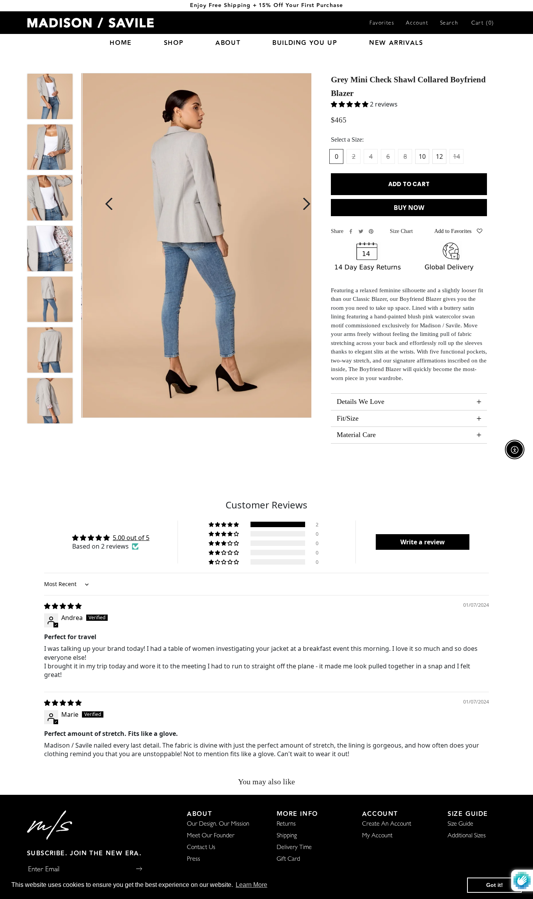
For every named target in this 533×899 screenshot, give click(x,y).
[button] (224, 524)
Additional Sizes (467, 836)
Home (120, 43)
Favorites (382, 23)
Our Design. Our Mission (218, 824)
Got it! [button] (494, 885)
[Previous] (109, 204)
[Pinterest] (371, 231)
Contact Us (201, 848)
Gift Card (288, 859)
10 (422, 156)
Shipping (287, 836)
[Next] (307, 204)
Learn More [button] (251, 884)
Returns (286, 824)
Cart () (482, 23)
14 (456, 156)
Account (417, 23)
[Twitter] (361, 231)
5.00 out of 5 (131, 537)
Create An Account (386, 824)
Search (449, 23)
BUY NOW (409, 207)
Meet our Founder (211, 836)
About (227, 43)
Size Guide (460, 824)
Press (193, 859)
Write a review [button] (422, 542)
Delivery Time (294, 848)
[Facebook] (350, 231)
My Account (377, 836)
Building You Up (304, 43)
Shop (173, 43)
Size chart (401, 231)
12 (439, 156)
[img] (63, 606)
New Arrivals (396, 43)
